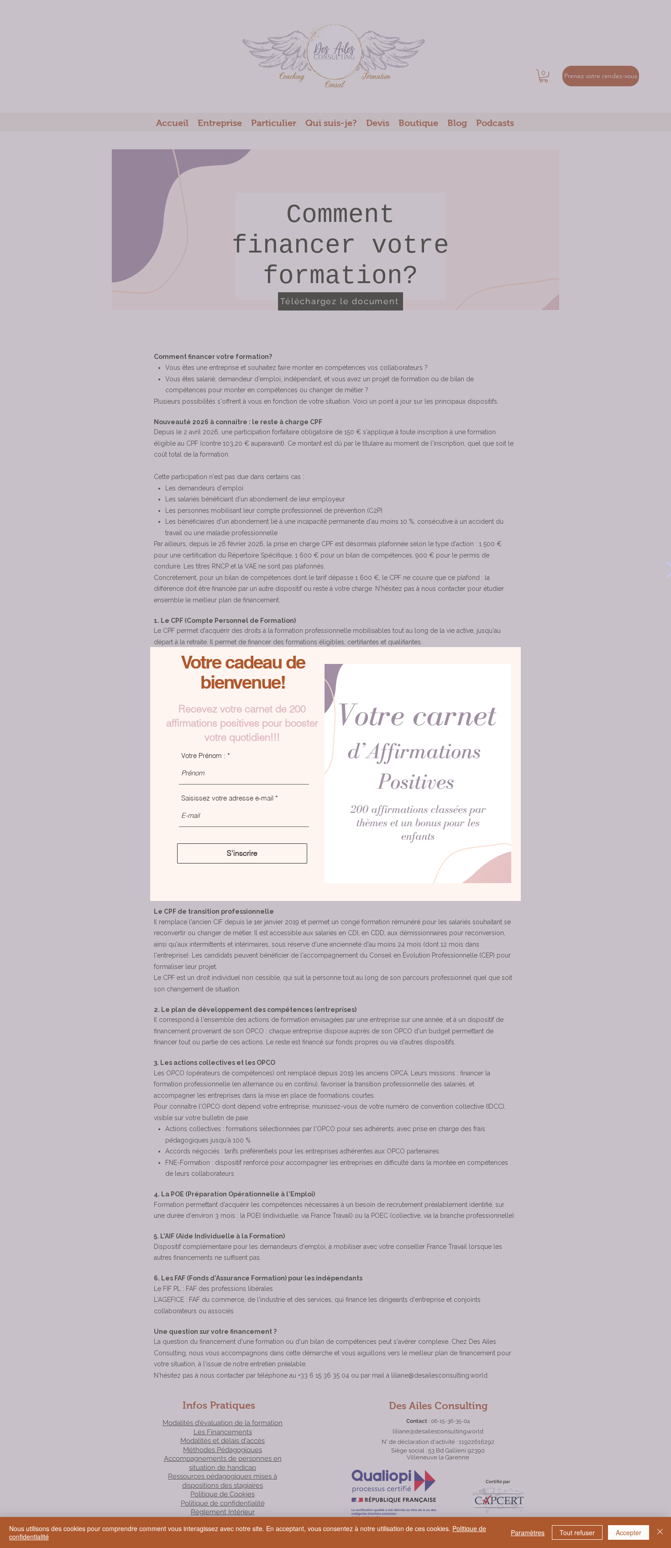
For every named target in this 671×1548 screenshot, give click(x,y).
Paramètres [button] (528, 1532)
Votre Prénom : (203, 755)
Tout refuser (577, 1532)
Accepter (628, 1532)
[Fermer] (660, 1532)
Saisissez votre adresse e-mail (227, 798)
